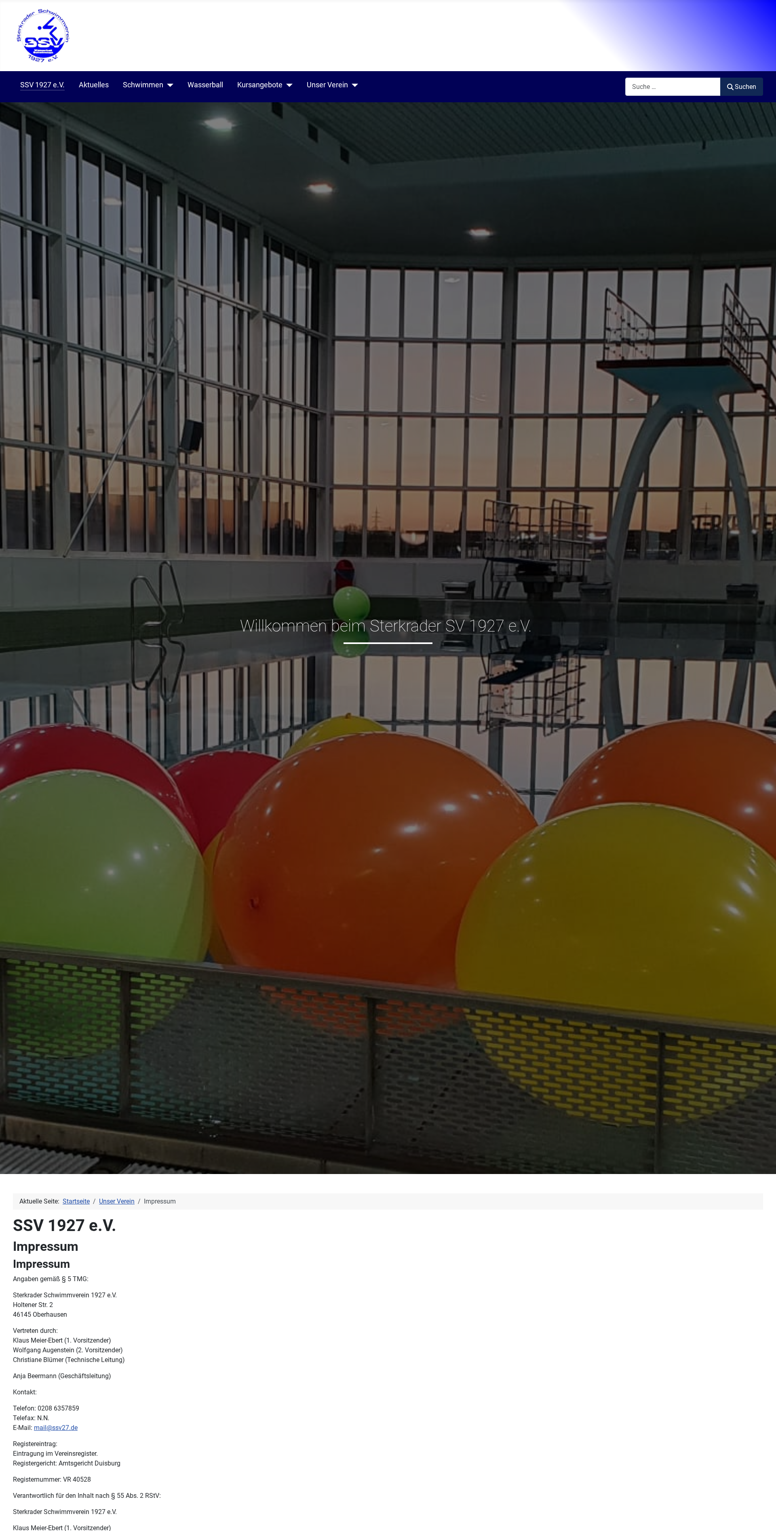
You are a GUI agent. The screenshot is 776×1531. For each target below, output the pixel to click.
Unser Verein (327, 85)
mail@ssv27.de (56, 1428)
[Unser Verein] (353, 85)
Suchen (745, 87)
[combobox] (673, 87)
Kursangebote (260, 85)
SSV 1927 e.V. (42, 85)
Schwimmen (143, 85)
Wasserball (205, 85)
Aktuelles (94, 85)
